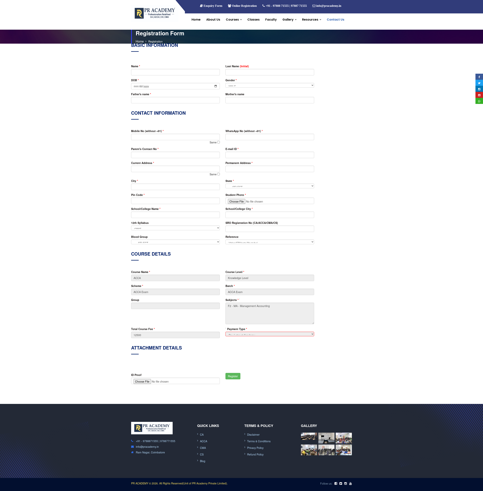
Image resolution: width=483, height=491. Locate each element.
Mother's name (234, 94)
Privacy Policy (255, 448)
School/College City (239, 209)
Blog (202, 461)
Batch (230, 286)
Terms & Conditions (259, 441)
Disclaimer (253, 434)
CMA (203, 448)
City (134, 181)
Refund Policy (255, 454)
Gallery (288, 19)
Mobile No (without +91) (147, 131)
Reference (231, 237)
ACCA (203, 441)
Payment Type (237, 329)
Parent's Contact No (144, 149)
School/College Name (145, 209)
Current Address (142, 163)
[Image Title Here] (309, 436)
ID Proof (136, 375)
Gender (231, 80)
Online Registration (244, 5)
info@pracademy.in (328, 5)
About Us (213, 19)
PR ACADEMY (139, 483)
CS (202, 454)
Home (196, 19)
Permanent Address (238, 163)
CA (202, 434)
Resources (310, 19)
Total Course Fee (143, 329)
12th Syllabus (140, 223)
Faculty (271, 19)
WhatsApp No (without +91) (244, 131)
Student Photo (235, 195)
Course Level (234, 272)
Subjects (231, 300)
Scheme (137, 286)
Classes (253, 19)
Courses (232, 19)
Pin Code (138, 195)
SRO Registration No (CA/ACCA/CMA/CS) (251, 223)
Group (135, 300)
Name (135, 66)
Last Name (237, 66)
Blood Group (139, 237)
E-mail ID (231, 149)
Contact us (335, 19)
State (229, 181)
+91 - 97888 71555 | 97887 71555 (286, 5)
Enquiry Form (212, 5)
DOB (135, 80)
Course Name (140, 272)
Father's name (141, 94)
